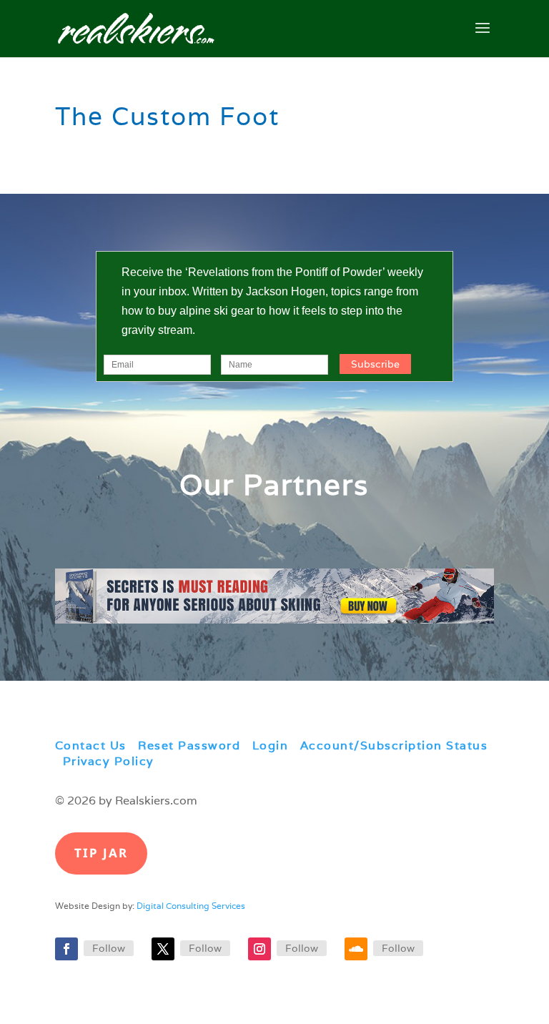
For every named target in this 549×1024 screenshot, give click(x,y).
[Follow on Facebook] (66, 948)
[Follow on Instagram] (259, 948)
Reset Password (189, 745)
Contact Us (91, 745)
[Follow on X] (163, 948)
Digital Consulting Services (191, 905)
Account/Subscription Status (394, 745)
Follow (108, 948)
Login (270, 745)
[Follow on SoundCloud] (356, 948)
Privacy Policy (108, 761)
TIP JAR (101, 853)
